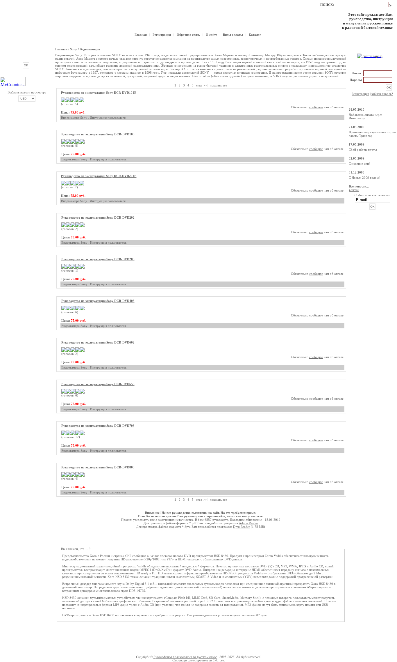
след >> (201, 85)
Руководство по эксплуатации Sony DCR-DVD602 (98, 342)
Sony (73, 49)
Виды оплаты (233, 34)
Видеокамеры (90, 49)
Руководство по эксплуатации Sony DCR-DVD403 (98, 300)
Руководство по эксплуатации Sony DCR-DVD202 (98, 217)
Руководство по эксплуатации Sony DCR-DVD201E (98, 176)
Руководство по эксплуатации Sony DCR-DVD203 (98, 259)
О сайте (211, 34)
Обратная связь (188, 34)
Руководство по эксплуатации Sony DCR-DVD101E (98, 92)
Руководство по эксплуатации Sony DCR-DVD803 (98, 467)
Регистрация (162, 34)
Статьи (354, 190)
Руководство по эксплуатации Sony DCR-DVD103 (98, 134)
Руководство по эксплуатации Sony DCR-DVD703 (98, 425)
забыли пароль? (382, 93)
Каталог (255, 34)
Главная (141, 34)
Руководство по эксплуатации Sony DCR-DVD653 (98, 384)
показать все (218, 85)
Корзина (372, 50)
